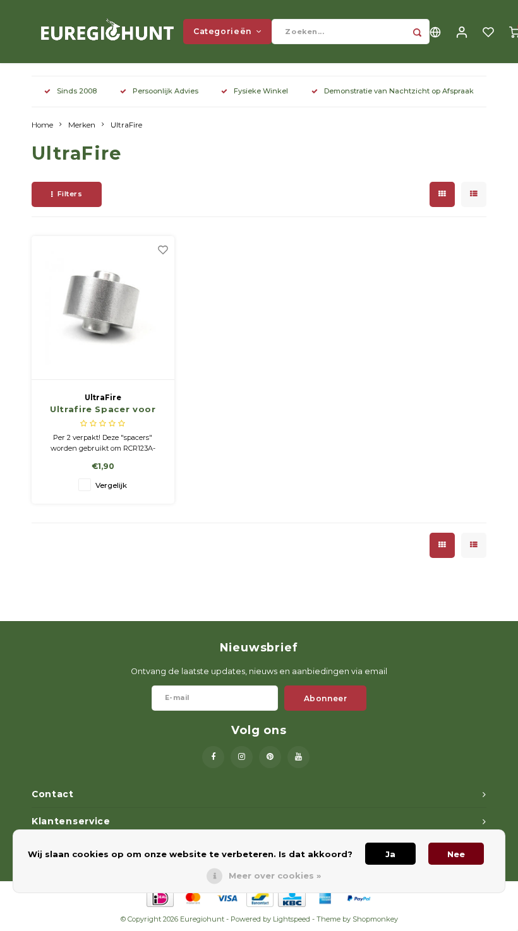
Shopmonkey (375, 919)
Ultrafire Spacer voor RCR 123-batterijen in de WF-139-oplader (103, 410)
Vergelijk (111, 485)
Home (42, 125)
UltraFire (126, 125)
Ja (390, 854)
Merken (81, 125)
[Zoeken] (417, 31)
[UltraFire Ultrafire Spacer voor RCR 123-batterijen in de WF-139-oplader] (103, 308)
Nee (456, 854)
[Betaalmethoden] (159, 897)
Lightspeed (291, 919)
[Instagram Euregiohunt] (242, 757)
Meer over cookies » (275, 875)
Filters (70, 193)
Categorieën (222, 31)
